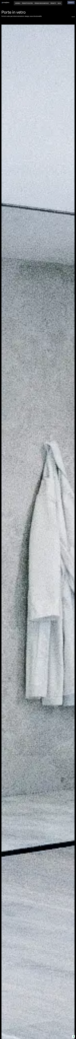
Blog (59, 3)
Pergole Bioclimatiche (42, 3)
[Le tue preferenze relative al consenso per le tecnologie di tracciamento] (73, 1036)
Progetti (53, 3)
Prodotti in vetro (27, 3)
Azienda (17, 3)
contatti (71, 2)
